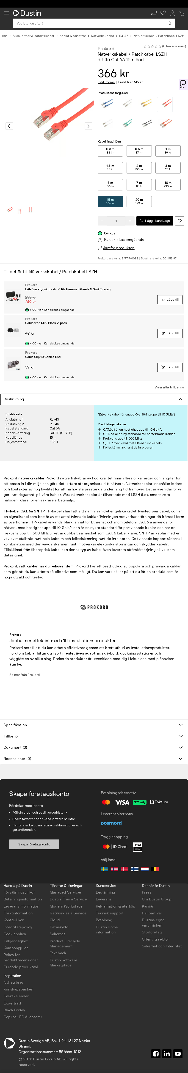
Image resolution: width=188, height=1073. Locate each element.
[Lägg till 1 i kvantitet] (130, 221)
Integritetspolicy (18, 927)
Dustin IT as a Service (68, 899)
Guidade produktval (21, 967)
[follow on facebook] (155, 1053)
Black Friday (14, 1010)
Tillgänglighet (16, 941)
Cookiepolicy (15, 934)
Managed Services (66, 892)
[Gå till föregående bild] (9, 126)
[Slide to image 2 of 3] (19, 210)
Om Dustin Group (156, 899)
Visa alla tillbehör (169, 387)
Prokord (106, 48)
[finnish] (134, 869)
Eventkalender (16, 996)
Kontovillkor (14, 920)
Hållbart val (152, 913)
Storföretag (152, 932)
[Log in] (172, 13)
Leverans (104, 899)
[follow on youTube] (177, 1053)
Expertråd (12, 1003)
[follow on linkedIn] (166, 1053)
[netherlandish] (145, 869)
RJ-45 (123, 36)
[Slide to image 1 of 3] (8, 210)
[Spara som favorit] (179, 221)
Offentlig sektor (155, 939)
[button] (154, 13)
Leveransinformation (21, 906)
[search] (169, 23)
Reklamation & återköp (115, 906)
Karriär (148, 906)
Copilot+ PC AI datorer (23, 1017)
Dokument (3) (15, 747)
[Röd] (106, 105)
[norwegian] (114, 869)
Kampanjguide (16, 948)
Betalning (104, 920)
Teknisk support (110, 913)
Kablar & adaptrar (73, 36)
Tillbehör (11, 736)
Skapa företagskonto (34, 844)
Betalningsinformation (23, 899)
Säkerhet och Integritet (162, 946)
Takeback (58, 953)
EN (14, 827)
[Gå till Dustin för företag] (28, 13)
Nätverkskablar (102, 36)
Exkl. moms (106, 82)
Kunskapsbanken (18, 989)
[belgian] (155, 869)
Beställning (105, 892)
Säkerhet (57, 934)
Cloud (55, 920)
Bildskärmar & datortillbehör (34, 36)
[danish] (124, 869)
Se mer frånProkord (24, 675)
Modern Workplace (66, 906)
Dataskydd (59, 927)
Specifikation (15, 725)
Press (147, 892)
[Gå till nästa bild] (88, 126)
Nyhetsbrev (14, 982)
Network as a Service (68, 913)
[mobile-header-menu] (6, 13)
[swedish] (104, 869)
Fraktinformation (18, 913)
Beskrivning (14, 399)
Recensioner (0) (17, 759)
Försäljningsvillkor (19, 892)
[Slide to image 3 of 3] (30, 210)
